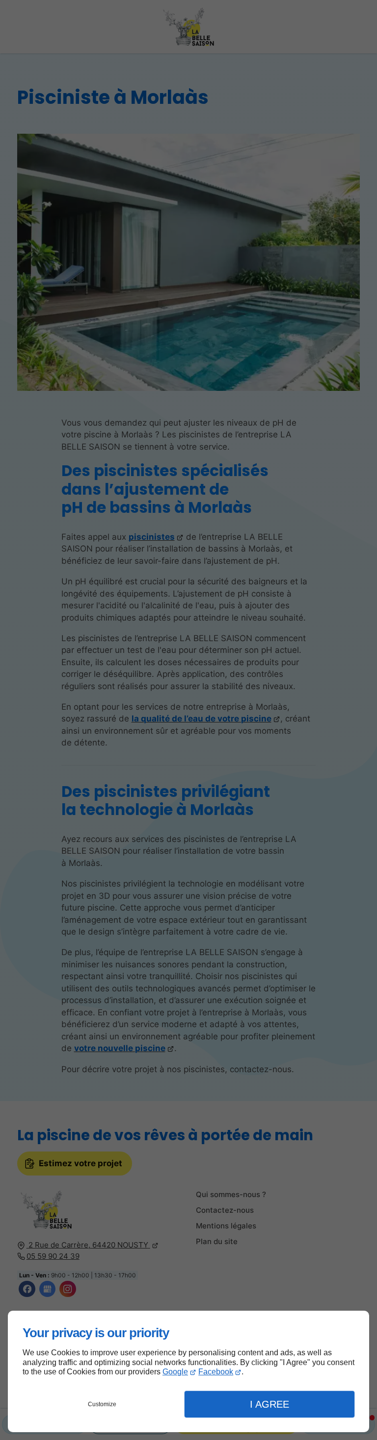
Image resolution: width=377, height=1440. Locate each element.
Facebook (215, 1372)
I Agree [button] (269, 1404)
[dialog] (188, 1371)
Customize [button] (102, 1404)
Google (175, 1372)
